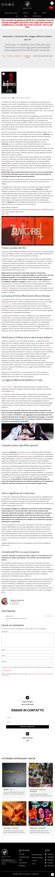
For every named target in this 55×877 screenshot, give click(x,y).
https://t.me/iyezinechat (27, 704)
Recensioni (9, 56)
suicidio (7, 168)
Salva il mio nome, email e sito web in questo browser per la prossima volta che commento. (28, 667)
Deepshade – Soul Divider (38, 828)
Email (3, 655)
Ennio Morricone (6, 304)
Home (3, 56)
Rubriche (25, 13)
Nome (3, 649)
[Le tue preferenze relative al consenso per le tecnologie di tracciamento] (52, 874)
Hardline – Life (8, 789)
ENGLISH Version (37, 16)
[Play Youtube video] (27, 230)
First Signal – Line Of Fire (11, 828)
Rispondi (7, 620)
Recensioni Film (17, 56)
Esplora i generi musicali (11, 13)
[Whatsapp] (13, 4)
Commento (4, 631)
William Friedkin (46, 347)
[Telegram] (9, 4)
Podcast (44, 13)
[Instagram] (6, 4)
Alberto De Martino (7, 387)
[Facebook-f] (2, 4)
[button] (52, 3)
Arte (17, 16)
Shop (25, 16)
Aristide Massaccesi (26, 454)
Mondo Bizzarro (27, 56)
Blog (35, 13)
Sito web (3, 661)
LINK (27, 740)
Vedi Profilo (15, 603)
